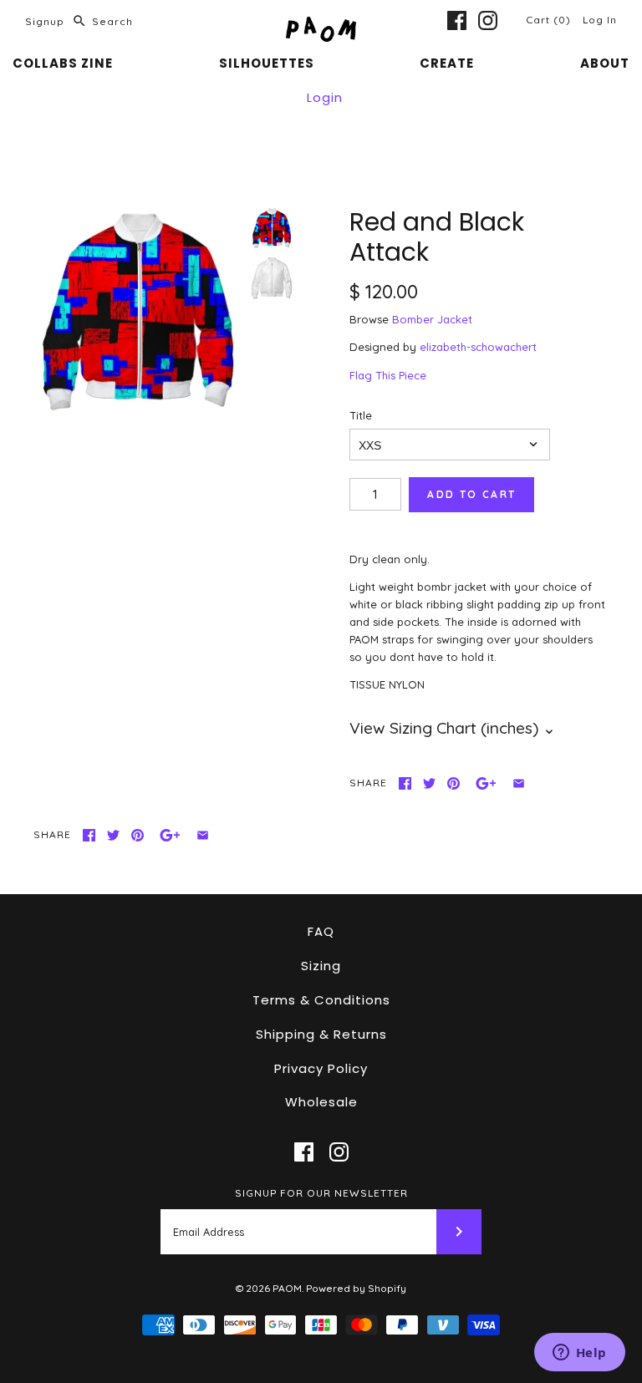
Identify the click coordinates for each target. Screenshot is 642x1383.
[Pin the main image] (453, 783)
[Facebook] (456, 20)
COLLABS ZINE (63, 63)
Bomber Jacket (432, 319)
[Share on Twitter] (429, 783)
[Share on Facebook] (405, 783)
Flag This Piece (387, 375)
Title (360, 415)
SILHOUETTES (266, 63)
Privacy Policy (321, 1068)
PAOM (287, 1288)
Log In (600, 19)
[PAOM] (321, 25)
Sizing (321, 965)
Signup (44, 21)
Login (325, 97)
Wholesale (321, 1102)
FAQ (321, 931)
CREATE (447, 63)
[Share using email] (518, 783)
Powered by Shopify (356, 1288)
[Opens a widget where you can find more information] (579, 1354)
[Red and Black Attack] (137, 311)
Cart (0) (550, 19)
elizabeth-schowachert (478, 346)
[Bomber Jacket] (272, 278)
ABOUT (604, 63)
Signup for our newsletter (321, 1193)
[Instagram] (487, 20)
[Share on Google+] (486, 783)
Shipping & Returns (321, 1034)
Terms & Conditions (321, 1000)
